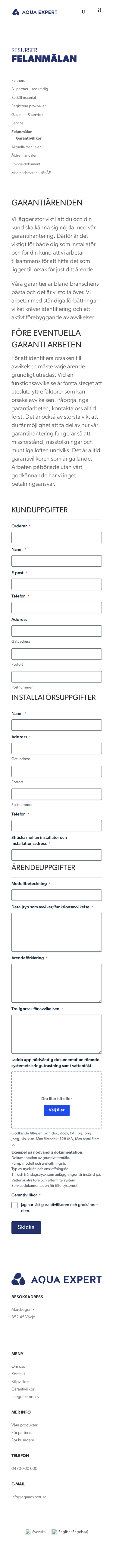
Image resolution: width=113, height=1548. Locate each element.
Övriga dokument (25, 164)
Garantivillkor (29, 138)
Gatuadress (20, 642)
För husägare (23, 1440)
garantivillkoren (55, 1205)
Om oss (18, 1366)
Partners (18, 81)
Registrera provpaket (28, 106)
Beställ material (23, 98)
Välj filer (56, 1110)
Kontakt (18, 1374)
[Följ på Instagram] (28, 1335)
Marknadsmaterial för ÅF (31, 173)
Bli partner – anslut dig (29, 89)
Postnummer (22, 687)
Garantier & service (27, 115)
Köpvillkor (20, 1382)
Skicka (26, 1228)
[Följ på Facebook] (16, 1335)
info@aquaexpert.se (28, 1497)
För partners (21, 1433)
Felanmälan (22, 132)
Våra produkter (24, 1425)
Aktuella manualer (26, 147)
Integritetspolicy (25, 1397)
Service (17, 123)
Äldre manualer (23, 156)
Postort (17, 665)
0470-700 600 (24, 1469)
